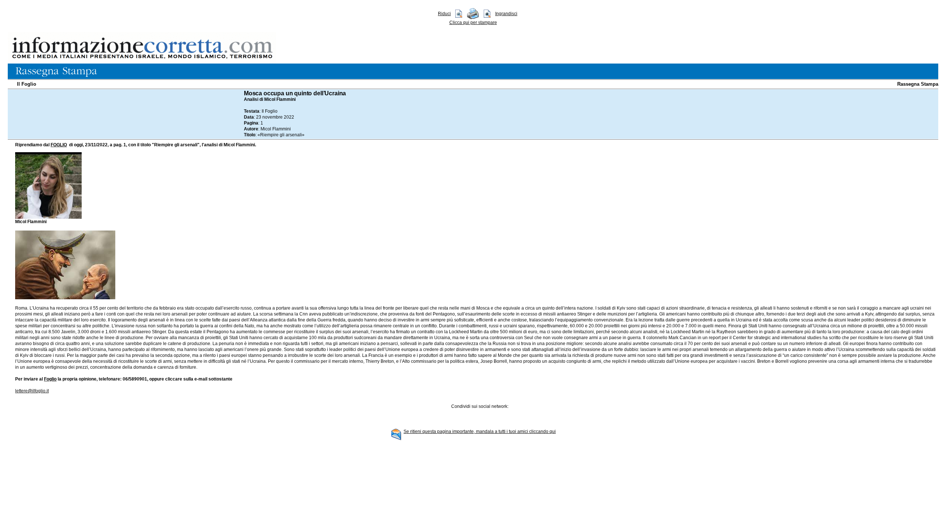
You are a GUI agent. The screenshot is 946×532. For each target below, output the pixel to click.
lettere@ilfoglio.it (32, 390)
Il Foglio (26, 84)
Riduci (444, 13)
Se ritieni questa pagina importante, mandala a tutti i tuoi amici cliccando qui (480, 431)
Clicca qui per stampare (473, 22)
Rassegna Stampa (917, 84)
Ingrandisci (506, 13)
